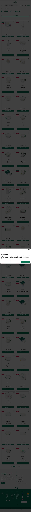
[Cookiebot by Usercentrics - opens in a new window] (27, 249)
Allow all (25, 261)
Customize (15, 261)
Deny (5, 261)
